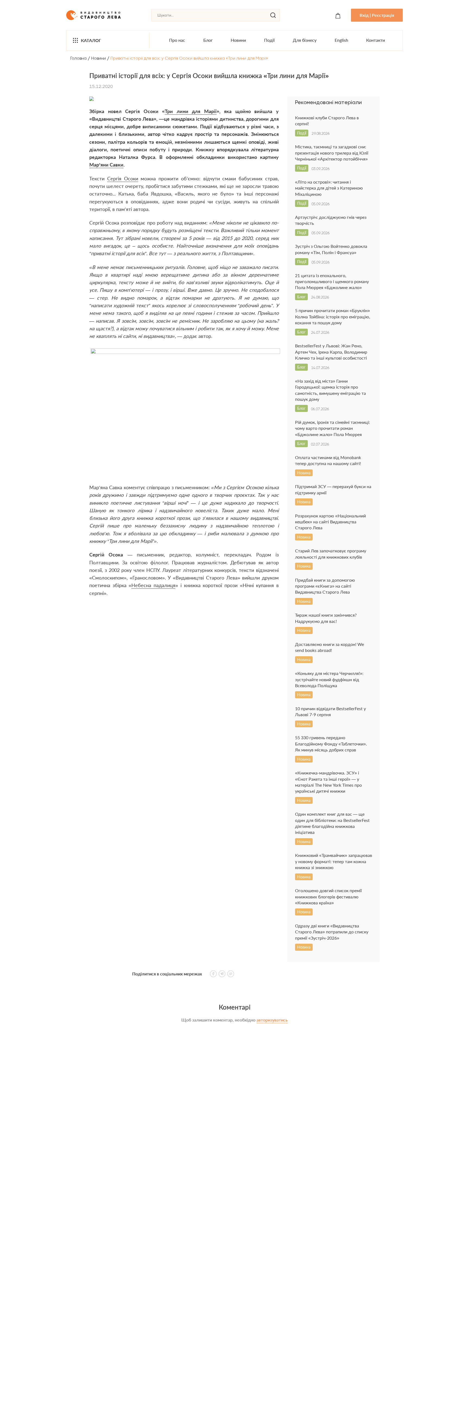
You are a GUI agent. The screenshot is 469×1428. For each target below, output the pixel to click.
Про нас (177, 40)
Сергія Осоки (122, 178)
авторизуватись (272, 1019)
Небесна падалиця (153, 585)
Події (269, 40)
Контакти (375, 40)
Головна (78, 58)
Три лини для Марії (191, 111)
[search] (273, 15)
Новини (238, 40)
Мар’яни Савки (106, 165)
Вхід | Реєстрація (377, 15)
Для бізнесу (304, 40)
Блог (208, 40)
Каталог (91, 40)
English (341, 40)
